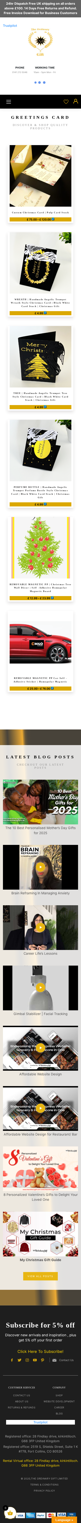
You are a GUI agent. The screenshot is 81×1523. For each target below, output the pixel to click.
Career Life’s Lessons (40, 953)
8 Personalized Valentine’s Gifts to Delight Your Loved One (41, 1197)
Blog (59, 1413)
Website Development (59, 1401)
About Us (22, 1401)
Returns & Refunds (21, 1407)
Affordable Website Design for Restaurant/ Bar (40, 1134)
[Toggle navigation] (8, 102)
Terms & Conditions (44, 1484)
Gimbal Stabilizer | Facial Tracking (40, 1014)
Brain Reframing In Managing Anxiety (40, 893)
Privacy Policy (44, 1490)
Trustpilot (10, 26)
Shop (59, 1395)
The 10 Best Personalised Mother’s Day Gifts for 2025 (40, 830)
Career (59, 1407)
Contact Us (21, 1395)
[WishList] (66, 102)
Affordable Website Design (40, 1074)
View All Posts (40, 1276)
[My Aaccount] (75, 102)
